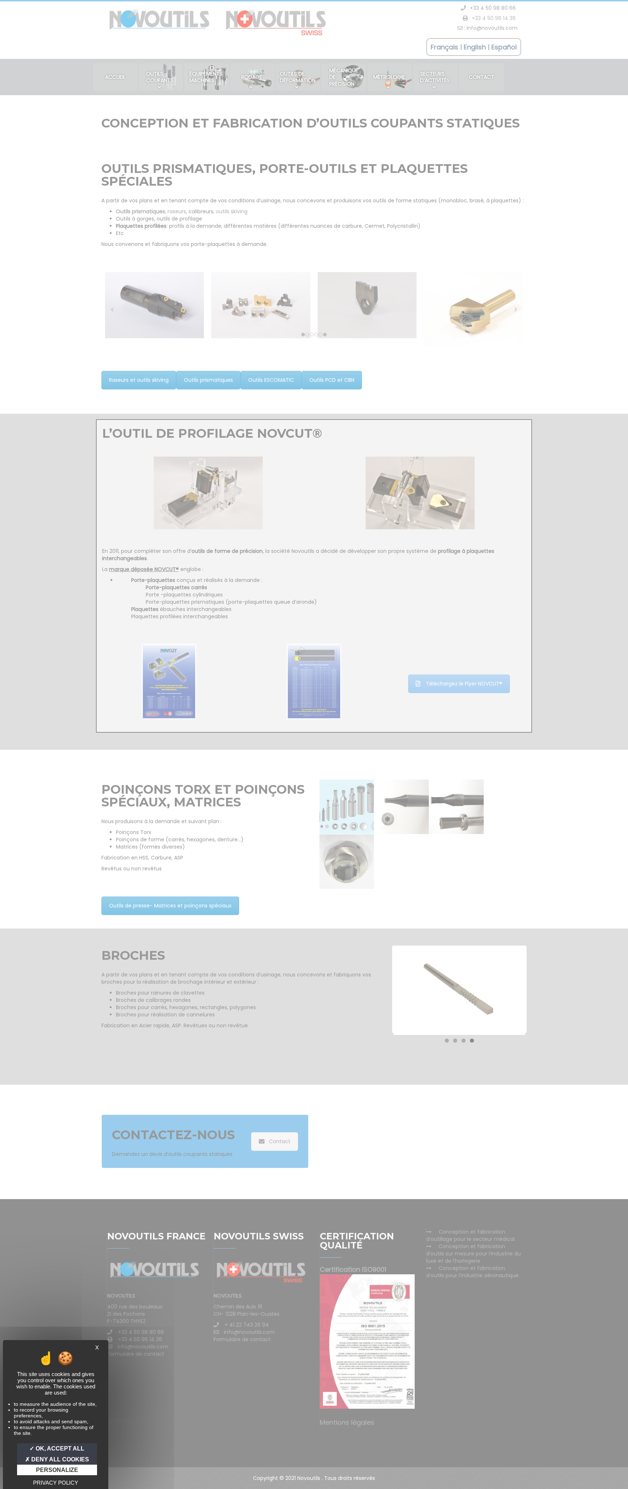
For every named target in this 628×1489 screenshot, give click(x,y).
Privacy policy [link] (55, 1483)
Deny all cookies (59, 1459)
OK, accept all (59, 1448)
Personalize (57, 1470)
